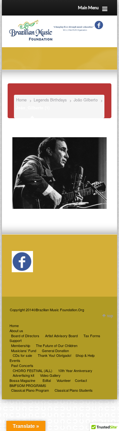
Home (21, 100)
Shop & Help (85, 355)
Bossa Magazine (22, 380)
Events (15, 360)
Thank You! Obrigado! (54, 355)
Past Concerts (22, 365)
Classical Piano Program (30, 390)
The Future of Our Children (56, 345)
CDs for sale (22, 355)
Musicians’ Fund (23, 350)
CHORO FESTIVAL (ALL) (32, 370)
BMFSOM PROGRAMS (28, 385)
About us (16, 330)
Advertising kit (23, 375)
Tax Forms (91, 335)
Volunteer (63, 380)
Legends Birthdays (50, 100)
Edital (47, 380)
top (110, 315)
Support (16, 340)
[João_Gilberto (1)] (59, 170)
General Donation (55, 350)
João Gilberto (86, 100)
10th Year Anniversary (75, 370)
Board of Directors (25, 335)
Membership (20, 345)
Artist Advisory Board (61, 335)
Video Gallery (50, 375)
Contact (81, 380)
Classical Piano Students (74, 390)
